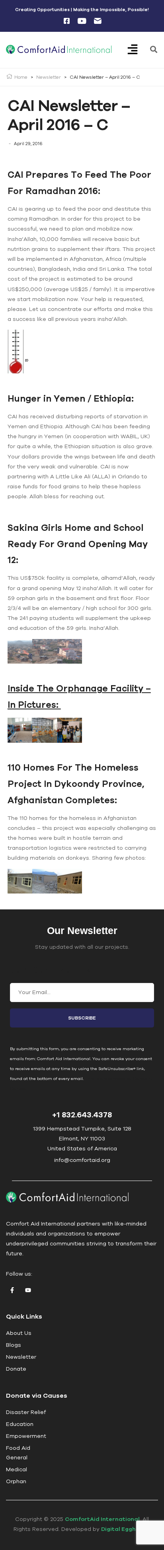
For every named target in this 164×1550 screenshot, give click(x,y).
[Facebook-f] (12, 1290)
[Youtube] (28, 1290)
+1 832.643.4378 (82, 1114)
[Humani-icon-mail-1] (97, 21)
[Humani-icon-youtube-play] (82, 21)
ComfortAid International (102, 1519)
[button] (138, 50)
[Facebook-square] (66, 21)
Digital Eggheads (125, 1529)
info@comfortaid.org (82, 1160)
